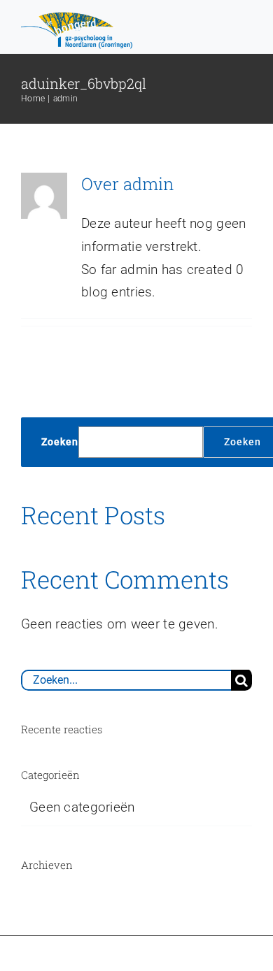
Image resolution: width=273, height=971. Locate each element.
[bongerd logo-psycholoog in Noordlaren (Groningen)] (78, 17)
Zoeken (59, 441)
